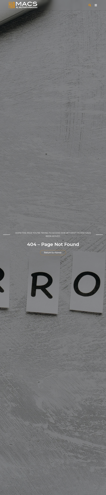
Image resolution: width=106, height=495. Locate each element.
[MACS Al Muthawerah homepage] (23, 5)
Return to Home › (53, 252)
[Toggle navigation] (95, 5)
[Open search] (89, 5)
